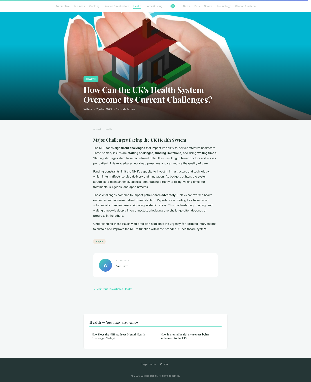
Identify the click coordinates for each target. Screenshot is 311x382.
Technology (224, 6)
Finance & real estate (116, 6)
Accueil (97, 129)
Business (79, 6)
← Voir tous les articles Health (112, 289)
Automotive (62, 6)
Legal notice (148, 364)
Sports (208, 6)
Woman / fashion (245, 6)
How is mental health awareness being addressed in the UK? (185, 336)
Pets (197, 6)
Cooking (94, 6)
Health (137, 6)
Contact (165, 364)
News (186, 6)
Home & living (153, 6)
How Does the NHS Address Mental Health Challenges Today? (118, 336)
